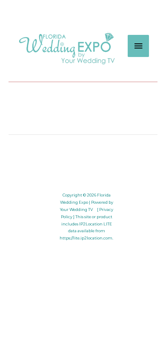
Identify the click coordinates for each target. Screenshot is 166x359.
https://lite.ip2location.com (86, 238)
